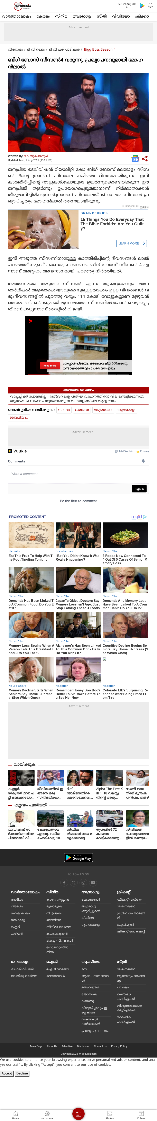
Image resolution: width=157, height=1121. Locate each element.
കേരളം (43, 16)
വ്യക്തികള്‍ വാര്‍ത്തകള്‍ (91, 1022)
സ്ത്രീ (102, 16)
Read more (50, 365)
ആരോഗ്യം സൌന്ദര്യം (131, 978)
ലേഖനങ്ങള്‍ (91, 900)
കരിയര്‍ (17, 934)
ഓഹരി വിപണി (22, 969)
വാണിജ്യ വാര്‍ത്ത (24, 976)
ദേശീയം (17, 900)
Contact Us (100, 1046)
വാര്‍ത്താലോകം (16, 16)
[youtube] (83, 882)
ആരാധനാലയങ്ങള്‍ (95, 978)
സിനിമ (61, 16)
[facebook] (64, 882)
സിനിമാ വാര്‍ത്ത (58, 927)
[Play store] (142, 5)
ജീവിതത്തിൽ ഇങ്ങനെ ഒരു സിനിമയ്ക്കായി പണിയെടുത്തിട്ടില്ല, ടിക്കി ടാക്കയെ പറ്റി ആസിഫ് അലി (50, 793)
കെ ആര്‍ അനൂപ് (36, 156)
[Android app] (78, 857)
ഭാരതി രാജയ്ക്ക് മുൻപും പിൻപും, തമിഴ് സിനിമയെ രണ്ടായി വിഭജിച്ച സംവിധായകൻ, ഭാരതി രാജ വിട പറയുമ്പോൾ (138, 793)
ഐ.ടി (15, 927)
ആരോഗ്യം (82, 16)
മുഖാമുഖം (54, 907)
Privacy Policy (119, 1046)
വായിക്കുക (25, 764)
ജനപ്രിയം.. (19, 418)
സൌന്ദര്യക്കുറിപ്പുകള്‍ (126, 997)
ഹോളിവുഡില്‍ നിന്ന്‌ (57, 950)
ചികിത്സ (88, 918)
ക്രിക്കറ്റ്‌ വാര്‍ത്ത (129, 900)
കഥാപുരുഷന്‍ (57, 934)
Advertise (67, 1046)
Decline (22, 1074)
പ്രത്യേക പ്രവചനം (95, 1031)
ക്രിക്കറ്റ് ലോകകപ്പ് (131, 932)
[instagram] (93, 882)
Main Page (36, 1046)
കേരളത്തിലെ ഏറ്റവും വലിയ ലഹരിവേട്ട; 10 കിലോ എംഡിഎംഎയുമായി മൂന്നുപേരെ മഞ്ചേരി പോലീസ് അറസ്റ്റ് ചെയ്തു (50, 834)
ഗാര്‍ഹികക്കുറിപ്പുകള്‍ (126, 1019)
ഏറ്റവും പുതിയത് (30, 805)
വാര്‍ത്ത (82, 410)
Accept (7, 1074)
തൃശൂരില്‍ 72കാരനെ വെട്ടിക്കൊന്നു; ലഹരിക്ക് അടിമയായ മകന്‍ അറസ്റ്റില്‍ (109, 834)
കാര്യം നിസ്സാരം (57, 900)
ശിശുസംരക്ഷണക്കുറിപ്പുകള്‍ (129, 1008)
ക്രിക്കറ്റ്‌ (142, 16)
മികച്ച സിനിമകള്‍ (59, 941)
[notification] (150, 5)
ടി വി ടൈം (36, 50)
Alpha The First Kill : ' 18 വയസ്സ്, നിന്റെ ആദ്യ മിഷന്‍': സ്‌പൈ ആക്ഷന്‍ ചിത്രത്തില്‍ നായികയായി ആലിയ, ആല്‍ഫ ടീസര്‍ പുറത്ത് (109, 793)
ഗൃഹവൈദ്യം (91, 925)
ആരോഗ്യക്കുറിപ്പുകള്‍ (91, 909)
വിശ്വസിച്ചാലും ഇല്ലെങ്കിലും (94, 1010)
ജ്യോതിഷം (103, 410)
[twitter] (73, 882)
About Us (52, 1046)
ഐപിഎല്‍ (125, 925)
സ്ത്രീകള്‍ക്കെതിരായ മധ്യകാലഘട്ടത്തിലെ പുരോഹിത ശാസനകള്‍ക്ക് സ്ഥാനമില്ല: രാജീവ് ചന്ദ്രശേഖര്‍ (80, 834)
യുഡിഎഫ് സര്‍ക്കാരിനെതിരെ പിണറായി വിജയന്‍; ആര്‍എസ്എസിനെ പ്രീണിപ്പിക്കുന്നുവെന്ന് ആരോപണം (21, 834)
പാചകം (123, 988)
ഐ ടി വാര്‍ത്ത (57, 969)
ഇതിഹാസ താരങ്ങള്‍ (131, 916)
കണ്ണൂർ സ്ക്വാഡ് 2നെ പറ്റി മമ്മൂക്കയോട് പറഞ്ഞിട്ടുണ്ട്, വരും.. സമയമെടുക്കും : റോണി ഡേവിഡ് (21, 793)
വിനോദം (15, 50)
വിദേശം (17, 907)
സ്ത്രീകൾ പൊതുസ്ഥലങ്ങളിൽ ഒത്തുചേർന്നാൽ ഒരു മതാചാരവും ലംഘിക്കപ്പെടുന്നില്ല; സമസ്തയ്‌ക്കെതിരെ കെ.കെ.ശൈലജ (138, 834)
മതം (85, 969)
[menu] (6, 6)
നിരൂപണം (54, 913)
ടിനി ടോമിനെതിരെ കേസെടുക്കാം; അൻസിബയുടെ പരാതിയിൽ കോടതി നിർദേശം (80, 793)
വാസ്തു (88, 1001)
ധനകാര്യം (18, 920)
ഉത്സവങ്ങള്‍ (91, 988)
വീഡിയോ (121, 16)
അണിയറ (53, 920)
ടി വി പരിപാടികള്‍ (64, 50)
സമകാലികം (20, 913)
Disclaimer (83, 1046)
